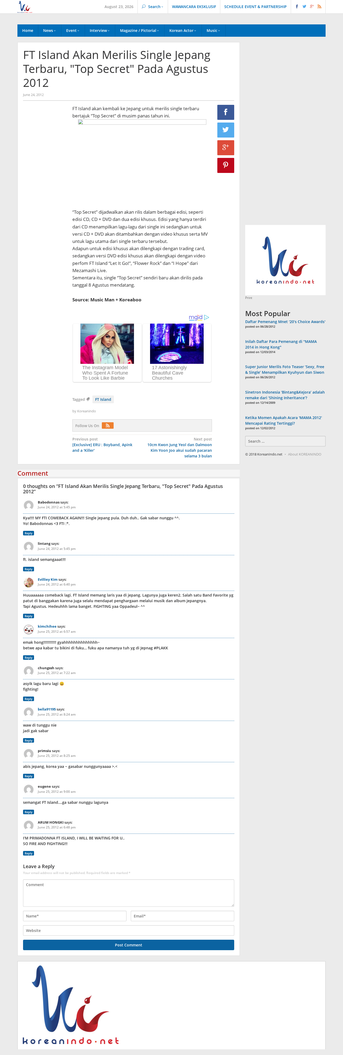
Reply (28, 533)
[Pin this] (225, 165)
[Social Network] (308, 6)
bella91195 (47, 709)
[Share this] (225, 112)
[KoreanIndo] (24, 6)
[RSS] (109, 425)
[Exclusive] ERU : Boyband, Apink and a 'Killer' (102, 444)
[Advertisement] (45, 196)
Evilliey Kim (48, 579)
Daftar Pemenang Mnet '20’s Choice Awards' (285, 321)
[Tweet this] (225, 130)
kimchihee (47, 626)
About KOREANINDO (304, 454)
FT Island (103, 399)
